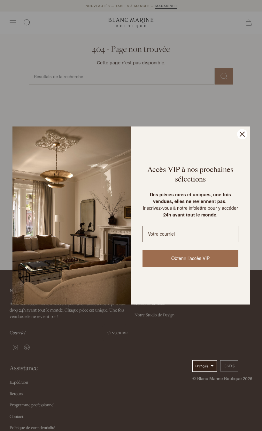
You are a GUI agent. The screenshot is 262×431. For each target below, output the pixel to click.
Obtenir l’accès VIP (190, 258)
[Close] (242, 134)
